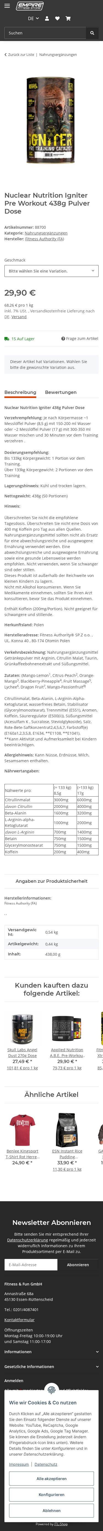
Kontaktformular (19, 1319)
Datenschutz (46, 1464)
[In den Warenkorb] (8, 72)
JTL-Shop (61, 1524)
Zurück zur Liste (21, 54)
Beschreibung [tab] (20, 392)
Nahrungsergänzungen (46, 233)
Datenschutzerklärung (27, 1240)
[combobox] (51, 271)
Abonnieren (78, 1264)
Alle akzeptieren (52, 1478)
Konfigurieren (52, 1494)
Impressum (19, 1464)
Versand (19, 316)
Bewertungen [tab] (61, 392)
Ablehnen (52, 1510)
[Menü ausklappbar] (7, 3)
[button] (47, 18)
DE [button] (31, 18)
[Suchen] (92, 33)
